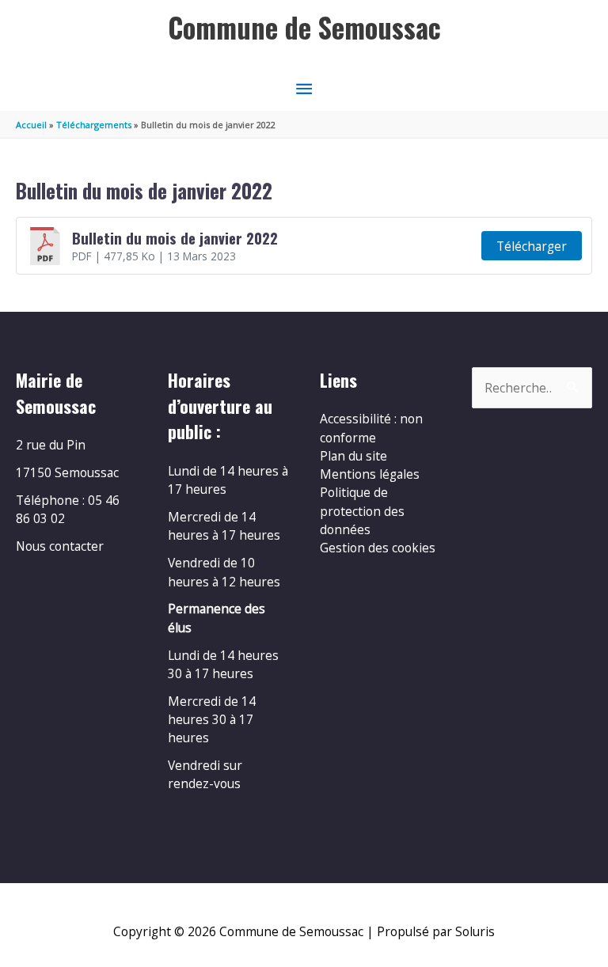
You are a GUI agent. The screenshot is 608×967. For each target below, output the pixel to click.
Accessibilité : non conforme (371, 428)
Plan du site (353, 456)
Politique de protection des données (362, 511)
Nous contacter (60, 546)
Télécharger (531, 246)
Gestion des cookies (377, 547)
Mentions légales (370, 474)
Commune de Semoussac (304, 27)
